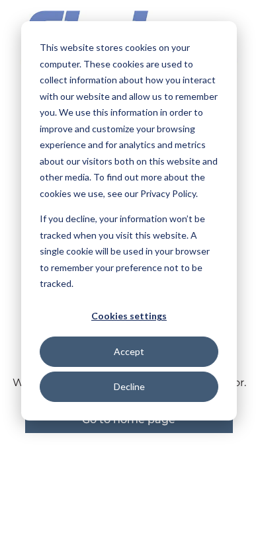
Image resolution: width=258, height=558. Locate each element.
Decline (129, 386)
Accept (129, 351)
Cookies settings (129, 315)
